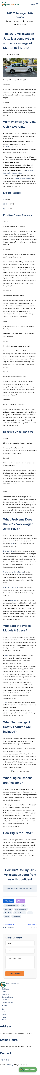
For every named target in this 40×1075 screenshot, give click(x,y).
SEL (6, 685)
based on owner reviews (23, 178)
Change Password (8, 1002)
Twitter (21, 901)
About (4, 1020)
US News (6, 204)
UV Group (10, 1065)
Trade (4, 1014)
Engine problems (8, 551)
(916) (5, 1060)
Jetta (30, 913)
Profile (4, 992)
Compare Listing (7, 997)
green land (8, 909)
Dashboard (5, 989)
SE (6, 674)
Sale (3, 1012)
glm (23, 905)
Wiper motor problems (10, 587)
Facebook (9, 901)
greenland (8, 913)
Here (15, 870)
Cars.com (6, 209)
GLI (6, 710)
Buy (3, 1009)
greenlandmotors (20, 913)
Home (4, 1017)
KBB (4, 199)
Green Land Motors (14, 21)
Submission (5, 1000)
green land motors (20, 909)
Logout (4, 1005)
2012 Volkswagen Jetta (11, 905)
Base (6, 655)
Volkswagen (16, 916)
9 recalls (13, 600)
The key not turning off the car (13, 572)
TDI (6, 702)
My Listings (5, 994)
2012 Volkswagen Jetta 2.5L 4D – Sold (19, 888)
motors (7, 916)
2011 (7, 147)
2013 (12, 543)
